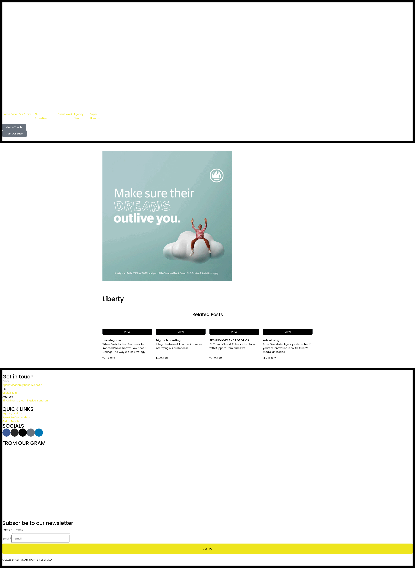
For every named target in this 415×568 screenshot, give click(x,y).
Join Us (207, 549)
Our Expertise (41, 116)
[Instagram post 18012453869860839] (345, 450)
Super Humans (95, 116)
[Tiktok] (31, 433)
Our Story (25, 114)
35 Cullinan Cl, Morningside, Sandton (25, 400)
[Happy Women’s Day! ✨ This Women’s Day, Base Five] (345, 495)
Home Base (9, 114)
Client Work (65, 114)
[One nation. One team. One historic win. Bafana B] (207, 455)
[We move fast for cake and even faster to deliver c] (345, 469)
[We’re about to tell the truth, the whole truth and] (70, 453)
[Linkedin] (39, 433)
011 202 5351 (9, 393)
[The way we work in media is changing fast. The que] (207, 469)
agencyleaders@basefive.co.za (22, 385)
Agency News (78, 116)
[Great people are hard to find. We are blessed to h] (70, 474)
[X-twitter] (23, 433)
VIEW (127, 332)
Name (7, 530)
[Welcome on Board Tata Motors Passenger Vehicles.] (207, 499)
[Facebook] (6, 433)
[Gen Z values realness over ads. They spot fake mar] (70, 493)
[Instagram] (15, 433)
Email (6, 538)
